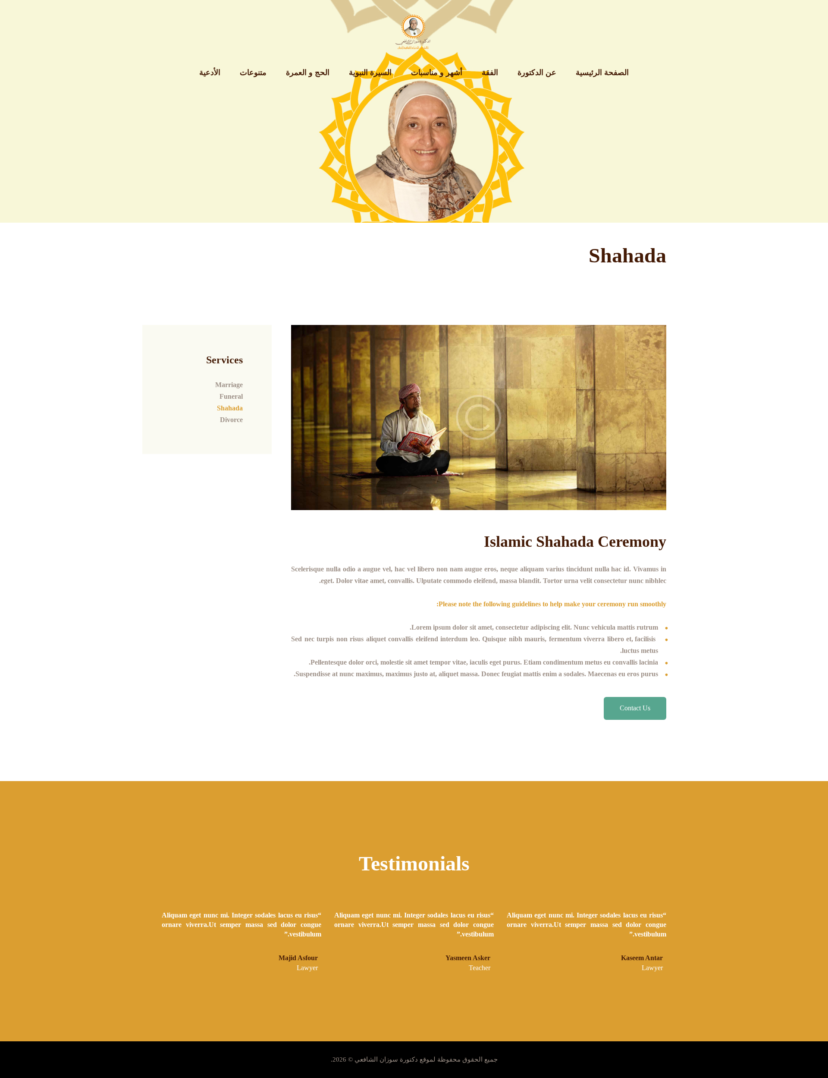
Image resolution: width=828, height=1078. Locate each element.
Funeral (231, 396)
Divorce (231, 419)
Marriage (229, 384)
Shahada (230, 408)
